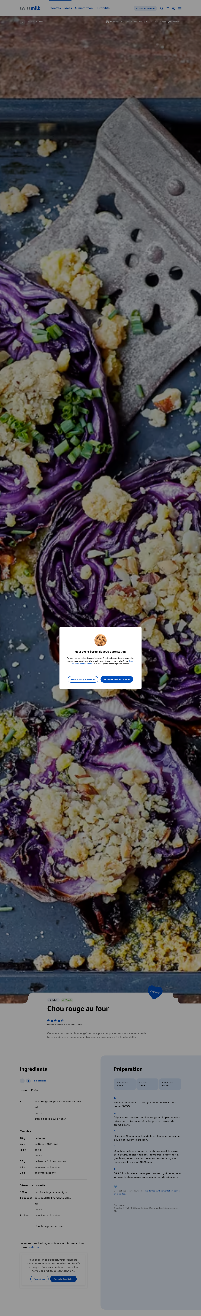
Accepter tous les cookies (117, 679)
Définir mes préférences (83, 679)
